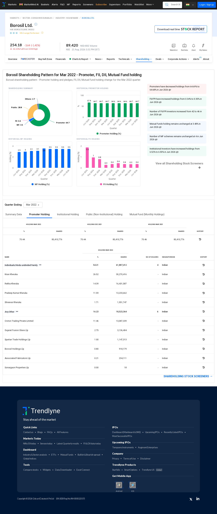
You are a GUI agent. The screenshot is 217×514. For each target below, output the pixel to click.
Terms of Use (129, 458)
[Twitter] (191, 499)
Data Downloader (63, 470)
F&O (62, 4)
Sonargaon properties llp (17, 367)
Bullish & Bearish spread (89, 454)
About (206, 59)
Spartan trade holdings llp (17, 339)
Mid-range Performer (30, 33)
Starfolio (116, 470)
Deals (159, 59)
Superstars (114, 4)
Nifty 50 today (29, 443)
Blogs (40, 432)
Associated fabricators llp (18, 358)
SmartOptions (130, 470)
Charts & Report (80, 59)
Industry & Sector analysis (35, 454)
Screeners (88, 4)
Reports (77, 4)
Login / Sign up (207, 4)
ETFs (53, 454)
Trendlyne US (152, 470)
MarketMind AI (31, 4)
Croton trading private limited (19, 321)
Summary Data (13, 214)
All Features (62, 432)
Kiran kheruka (11, 274)
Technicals (124, 59)
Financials (61, 59)
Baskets (45, 4)
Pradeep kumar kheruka (16, 293)
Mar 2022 (31, 204)
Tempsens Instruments (123, 447)
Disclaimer (145, 458)
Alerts (55, 4)
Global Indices (29, 458)
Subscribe (101, 4)
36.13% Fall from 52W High (25, 49)
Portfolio (127, 4)
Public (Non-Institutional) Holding (104, 214)
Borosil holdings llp (14, 349)
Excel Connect (83, 470)
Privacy (115, 458)
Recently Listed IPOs (173, 432)
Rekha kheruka (12, 284)
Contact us (28, 432)
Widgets (47, 470)
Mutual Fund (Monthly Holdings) (147, 214)
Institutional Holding (68, 214)
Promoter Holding (39, 214)
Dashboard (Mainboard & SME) (126, 432)
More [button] (149, 4)
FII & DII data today (92, 443)
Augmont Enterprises (148, 447)
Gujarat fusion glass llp (16, 330)
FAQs (50, 432)
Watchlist (139, 4)
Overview (12, 59)
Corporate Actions (177, 59)
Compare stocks (30, 470)
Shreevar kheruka (13, 302)
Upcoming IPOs (152, 432)
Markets (12, 4)
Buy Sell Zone (45, 59)
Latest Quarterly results (68, 443)
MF (68, 4)
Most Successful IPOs (122, 436)
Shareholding (143, 59)
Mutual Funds (67, 454)
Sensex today (46, 443)
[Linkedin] (198, 499)
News (98, 59)
